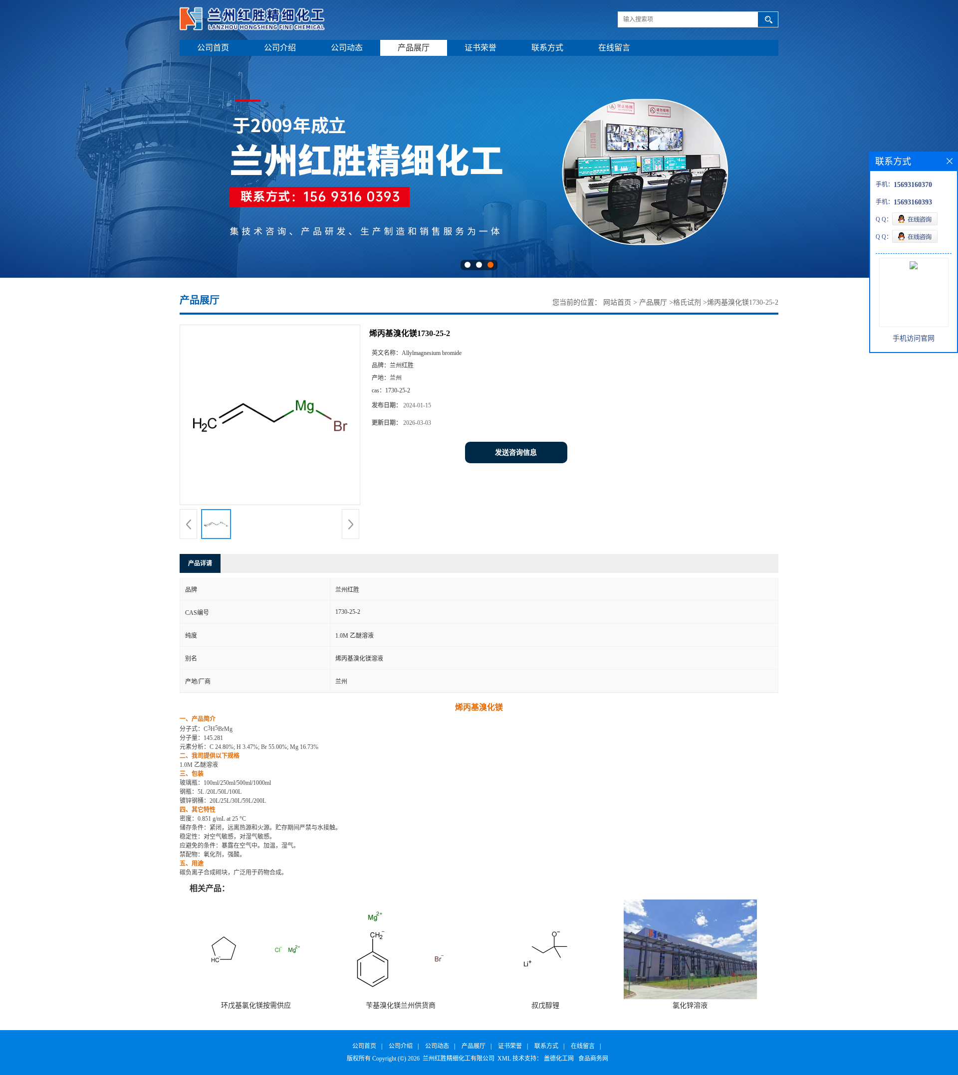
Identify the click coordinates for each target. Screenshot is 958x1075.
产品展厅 (414, 47)
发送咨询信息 (516, 452)
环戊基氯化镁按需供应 (256, 1005)
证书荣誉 (480, 47)
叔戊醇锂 (545, 1005)
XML (504, 1058)
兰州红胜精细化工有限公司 (458, 1058)
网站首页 (617, 302)
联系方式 (547, 47)
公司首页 (213, 47)
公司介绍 (280, 47)
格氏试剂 (687, 302)
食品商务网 (593, 1058)
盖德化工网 (559, 1058)
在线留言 (614, 47)
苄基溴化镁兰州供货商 (401, 1005)
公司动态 (347, 47)
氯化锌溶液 (690, 1005)
